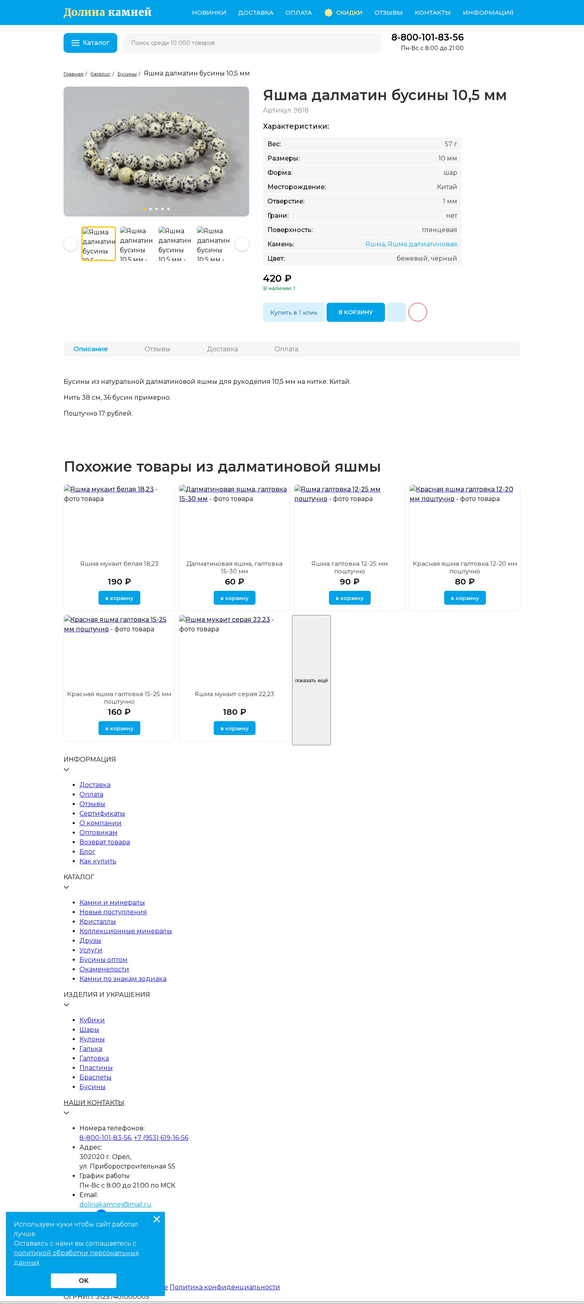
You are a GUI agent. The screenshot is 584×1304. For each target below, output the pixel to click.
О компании (100, 823)
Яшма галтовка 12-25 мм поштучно (349, 567)
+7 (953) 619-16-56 (161, 1137)
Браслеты (95, 1077)
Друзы (90, 940)
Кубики (92, 1020)
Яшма (375, 244)
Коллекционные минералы (125, 931)
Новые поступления (113, 912)
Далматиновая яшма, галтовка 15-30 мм (234, 567)
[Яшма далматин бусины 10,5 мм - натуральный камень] (214, 243)
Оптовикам (98, 832)
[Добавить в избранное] (396, 312)
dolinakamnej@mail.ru (115, 1204)
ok (84, 1281)
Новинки (209, 12)
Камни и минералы (112, 902)
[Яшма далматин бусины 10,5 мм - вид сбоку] (176, 243)
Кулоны (92, 1039)
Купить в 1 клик (293, 312)
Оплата (298, 12)
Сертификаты (102, 813)
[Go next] (70, 244)
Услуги (90, 950)
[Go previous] (242, 244)
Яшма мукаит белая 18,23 (119, 563)
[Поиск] (370, 43)
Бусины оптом (103, 959)
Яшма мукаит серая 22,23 (234, 694)
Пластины (96, 1068)
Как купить (97, 861)
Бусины (92, 1087)
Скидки (349, 12)
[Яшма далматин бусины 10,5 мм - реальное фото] (137, 243)
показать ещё (311, 680)
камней (108, 12)
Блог (87, 851)
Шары (89, 1029)
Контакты (433, 12)
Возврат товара (104, 842)
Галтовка (94, 1058)
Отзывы (388, 12)
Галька (90, 1048)
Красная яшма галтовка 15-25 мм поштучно (119, 697)
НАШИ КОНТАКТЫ (94, 1103)
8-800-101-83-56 (427, 37)
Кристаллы (97, 921)
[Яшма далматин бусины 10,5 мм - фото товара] (98, 243)
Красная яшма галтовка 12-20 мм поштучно (465, 567)
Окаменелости (104, 969)
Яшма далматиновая (422, 244)
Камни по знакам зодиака (122, 979)
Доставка (255, 12)
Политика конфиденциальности (225, 1287)
